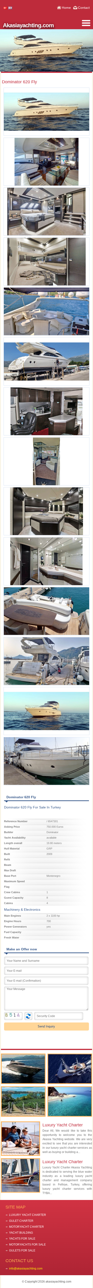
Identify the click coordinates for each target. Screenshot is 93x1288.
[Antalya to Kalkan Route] (69, 1101)
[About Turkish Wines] (23, 1101)
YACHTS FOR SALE (22, 1238)
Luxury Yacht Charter (62, 1125)
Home (66, 7)
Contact (84, 7)
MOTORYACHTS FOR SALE (27, 1244)
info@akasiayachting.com (25, 1268)
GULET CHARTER (21, 1221)
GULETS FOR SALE (22, 1250)
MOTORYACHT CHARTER (26, 1226)
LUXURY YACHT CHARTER (27, 1215)
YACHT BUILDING (21, 1232)
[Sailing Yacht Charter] (69, 1069)
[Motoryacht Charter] (23, 1069)
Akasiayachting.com (28, 25)
